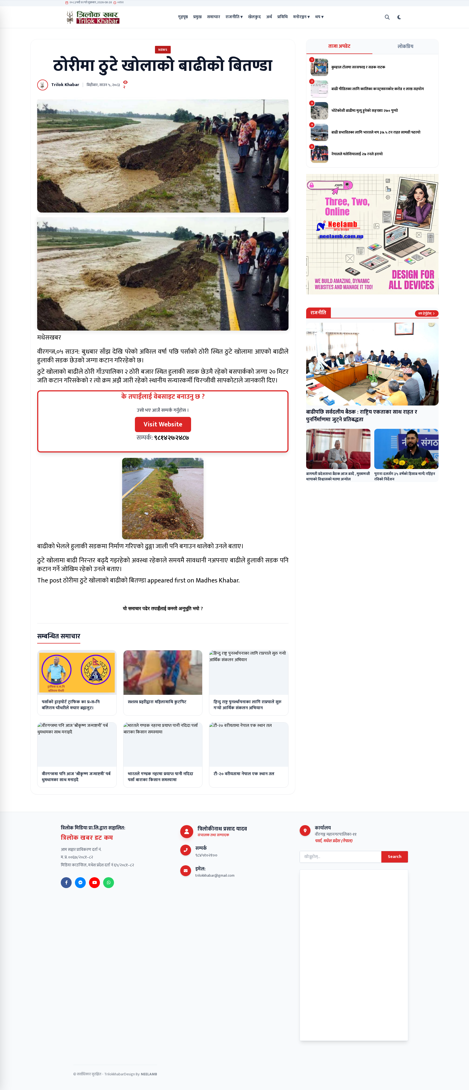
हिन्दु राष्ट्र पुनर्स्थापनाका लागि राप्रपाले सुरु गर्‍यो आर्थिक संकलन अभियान (247, 705)
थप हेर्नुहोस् (425, 313)
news (162, 49)
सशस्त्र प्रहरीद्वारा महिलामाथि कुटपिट (157, 702)
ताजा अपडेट (339, 46)
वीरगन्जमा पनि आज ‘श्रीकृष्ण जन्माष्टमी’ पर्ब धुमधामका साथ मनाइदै (76, 777)
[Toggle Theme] (399, 17)
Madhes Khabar (217, 580)
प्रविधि (282, 17)
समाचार (213, 17)
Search (394, 856)
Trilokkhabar (114, 1074)
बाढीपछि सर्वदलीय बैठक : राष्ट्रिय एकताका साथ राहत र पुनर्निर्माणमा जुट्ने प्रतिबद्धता (361, 415)
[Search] (387, 17)
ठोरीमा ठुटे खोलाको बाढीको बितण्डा (104, 580)
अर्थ (269, 17)
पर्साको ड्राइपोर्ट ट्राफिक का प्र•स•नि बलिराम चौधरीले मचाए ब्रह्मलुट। (71, 705)
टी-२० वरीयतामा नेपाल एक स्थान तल (244, 774)
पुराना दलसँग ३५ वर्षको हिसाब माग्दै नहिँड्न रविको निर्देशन (404, 476)
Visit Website (163, 424)
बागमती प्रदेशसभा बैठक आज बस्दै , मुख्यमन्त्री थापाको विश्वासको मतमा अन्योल (338, 476)
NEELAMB (149, 1074)
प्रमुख (197, 17)
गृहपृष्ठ (183, 17)
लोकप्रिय (405, 47)
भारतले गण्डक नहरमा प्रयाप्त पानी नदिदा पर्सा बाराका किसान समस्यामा (160, 777)
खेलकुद (254, 17)
